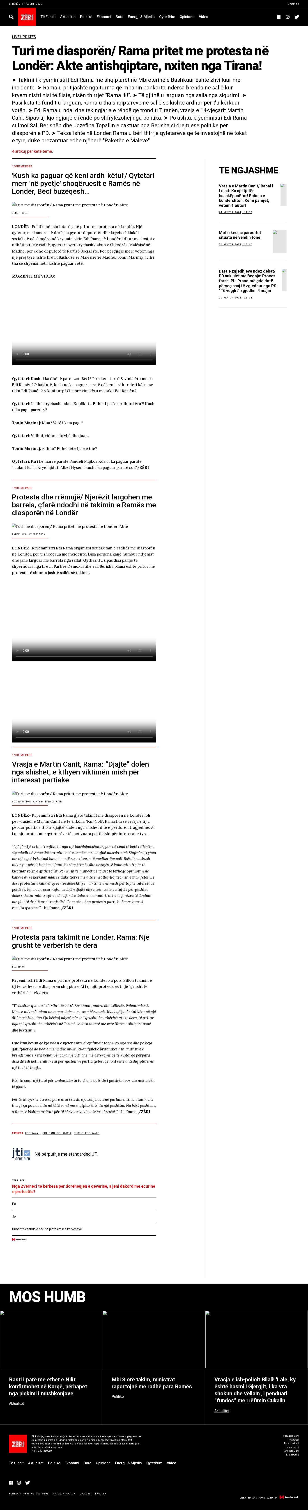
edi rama (32, 1133)
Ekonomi (104, 17)
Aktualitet (68, 17)
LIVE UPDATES (24, 37)
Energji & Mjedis (141, 17)
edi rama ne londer (57, 1133)
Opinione (187, 17)
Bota (119, 17)
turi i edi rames (86, 1133)
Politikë (86, 17)
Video (203, 17)
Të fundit (48, 17)
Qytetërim (167, 17)
